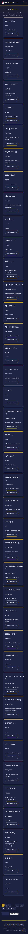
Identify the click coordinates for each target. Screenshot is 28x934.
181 (17, 905)
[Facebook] (18, 924)
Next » (13, 909)
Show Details (12, 34)
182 (21, 905)
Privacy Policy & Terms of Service (14, 930)
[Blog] (6, 924)
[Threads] (14, 924)
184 (8, 909)
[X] (10, 924)
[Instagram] (22, 924)
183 (3, 909)
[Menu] (24, 2)
